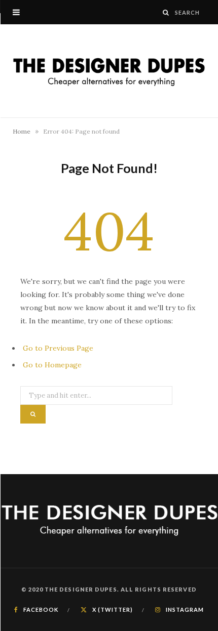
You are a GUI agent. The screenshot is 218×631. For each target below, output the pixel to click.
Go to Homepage (52, 364)
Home (21, 131)
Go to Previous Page (58, 348)
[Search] (166, 12)
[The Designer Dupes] (109, 71)
